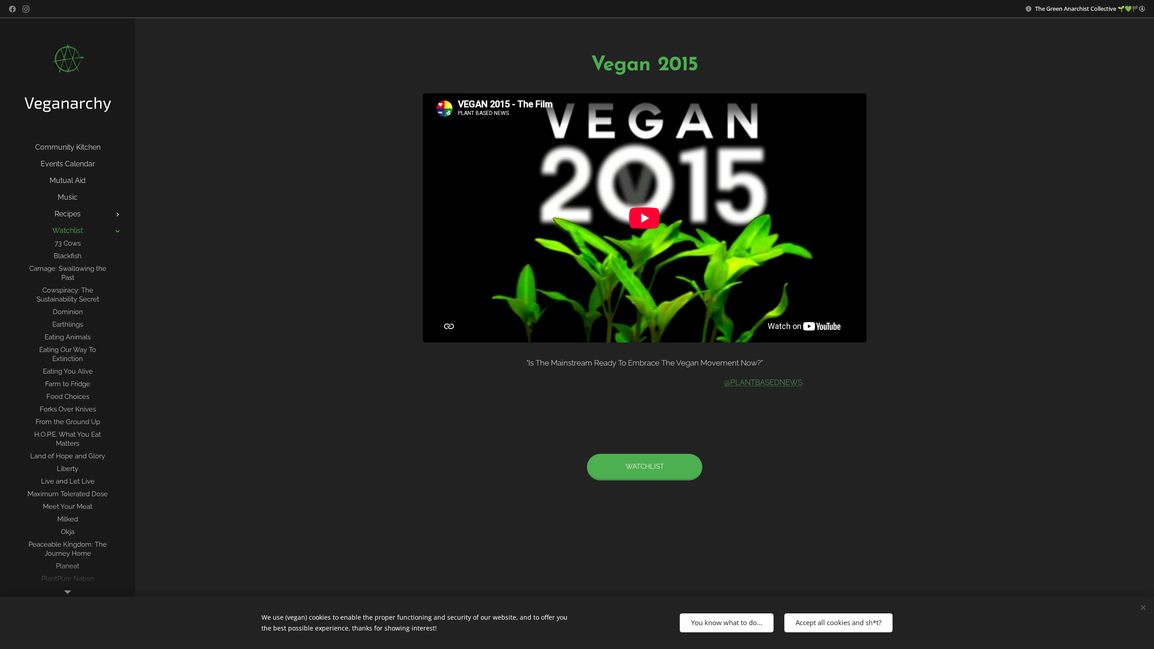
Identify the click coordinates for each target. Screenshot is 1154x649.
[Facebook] (12, 9)
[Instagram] (26, 9)
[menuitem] (68, 147)
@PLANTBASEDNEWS (763, 382)
